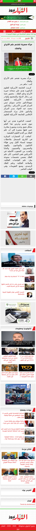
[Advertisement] (22, 190)
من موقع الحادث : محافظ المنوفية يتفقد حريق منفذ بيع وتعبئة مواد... (14, 438)
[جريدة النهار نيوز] (18, 313)
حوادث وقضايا (25, 410)
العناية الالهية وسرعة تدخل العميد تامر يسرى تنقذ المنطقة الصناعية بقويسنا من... (12, 431)
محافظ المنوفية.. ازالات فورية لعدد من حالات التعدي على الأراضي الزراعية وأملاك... (27, 480)
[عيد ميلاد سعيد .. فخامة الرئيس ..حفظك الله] (18, 219)
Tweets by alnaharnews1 (27, 504)
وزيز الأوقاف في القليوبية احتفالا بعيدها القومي (9, 461)
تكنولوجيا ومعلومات (23, 328)
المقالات (28, 250)
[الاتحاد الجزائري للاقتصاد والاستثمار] (18, 238)
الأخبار (27, 38)
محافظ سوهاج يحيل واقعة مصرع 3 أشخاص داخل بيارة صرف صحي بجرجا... (13, 422)
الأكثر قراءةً (26, 449)
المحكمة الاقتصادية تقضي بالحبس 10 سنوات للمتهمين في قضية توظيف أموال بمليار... (13, 415)
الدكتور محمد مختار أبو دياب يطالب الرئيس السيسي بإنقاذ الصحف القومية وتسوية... (27, 463)
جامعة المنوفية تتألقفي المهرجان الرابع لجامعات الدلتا (10, 479)
